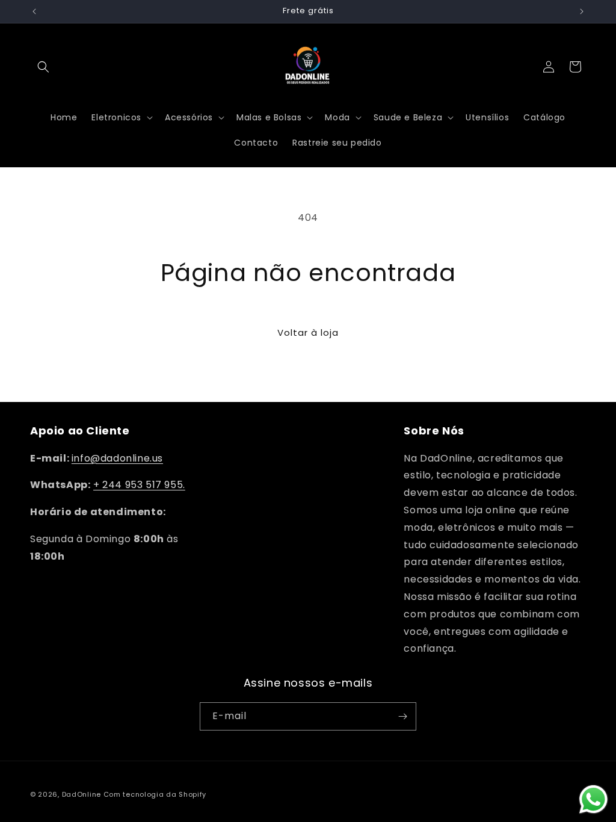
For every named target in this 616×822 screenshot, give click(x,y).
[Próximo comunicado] (581, 11)
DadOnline (81, 794)
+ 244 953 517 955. (139, 485)
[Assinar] (402, 716)
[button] (43, 67)
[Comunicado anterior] (34, 11)
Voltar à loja (308, 332)
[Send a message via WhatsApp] (593, 799)
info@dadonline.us (117, 458)
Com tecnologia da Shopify (155, 794)
